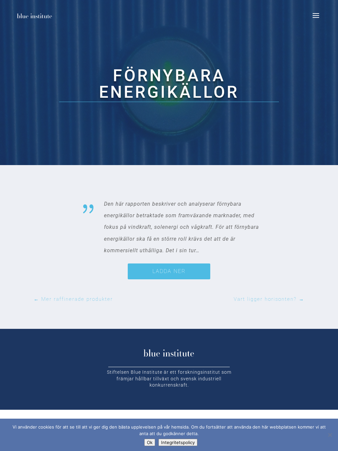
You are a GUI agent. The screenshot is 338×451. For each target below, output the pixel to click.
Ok (149, 442)
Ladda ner (169, 271)
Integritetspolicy (178, 442)
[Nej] (329, 435)
